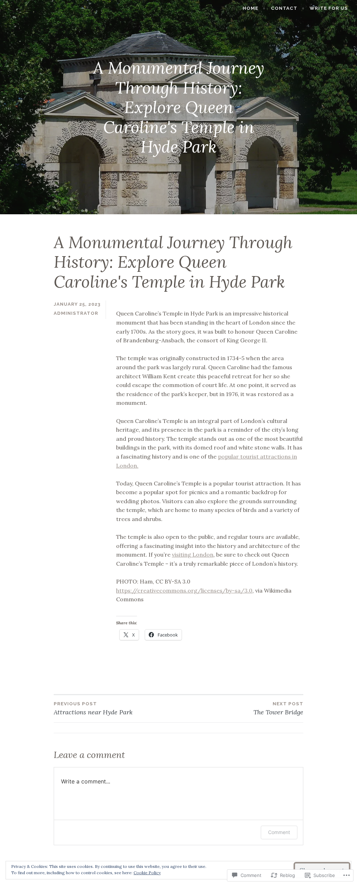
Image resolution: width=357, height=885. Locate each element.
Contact (284, 8)
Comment (279, 832)
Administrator (76, 313)
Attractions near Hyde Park (93, 708)
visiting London (192, 554)
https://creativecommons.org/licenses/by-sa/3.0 (184, 590)
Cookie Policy (147, 872)
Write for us (329, 8)
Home (250, 8)
